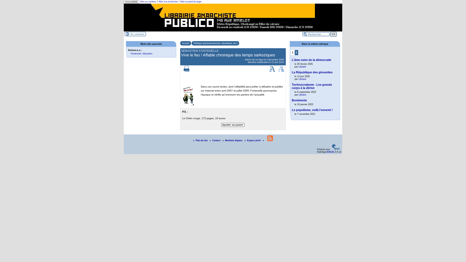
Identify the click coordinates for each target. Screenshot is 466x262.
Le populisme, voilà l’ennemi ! (312, 110)
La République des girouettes (312, 72)
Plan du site (202, 140)
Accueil (185, 43)
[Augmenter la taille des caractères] (272, 71)
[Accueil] (233, 30)
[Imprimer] (186, 71)
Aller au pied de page (191, 1)
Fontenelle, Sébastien (141, 53)
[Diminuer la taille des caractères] (281, 71)
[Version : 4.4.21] (336, 149)
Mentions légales (234, 140)
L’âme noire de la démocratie (311, 59)
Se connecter (137, 34)
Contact (216, 140)
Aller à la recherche (168, 1)
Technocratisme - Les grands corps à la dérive (312, 86)
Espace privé (254, 140)
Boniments (299, 100)
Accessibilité (131, 2)
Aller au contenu (148, 1)
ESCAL (331, 152)
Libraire (302, 66)
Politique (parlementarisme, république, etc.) (215, 43)
